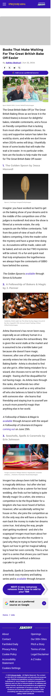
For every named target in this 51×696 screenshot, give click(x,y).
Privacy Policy (9, 649)
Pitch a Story (37, 644)
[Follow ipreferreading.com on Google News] (44, 603)
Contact (6, 639)
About (5, 634)
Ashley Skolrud (13, 62)
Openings (36, 634)
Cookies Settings (11, 668)
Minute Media (16, 675)
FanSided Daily (10, 644)
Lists (13, 615)
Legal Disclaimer (40, 654)
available (30, 273)
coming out (9, 429)
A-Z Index (36, 659)
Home (5, 615)
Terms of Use (38, 649)
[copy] (19, 68)
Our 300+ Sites (39, 639)
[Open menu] (4, 4)
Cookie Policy (9, 654)
